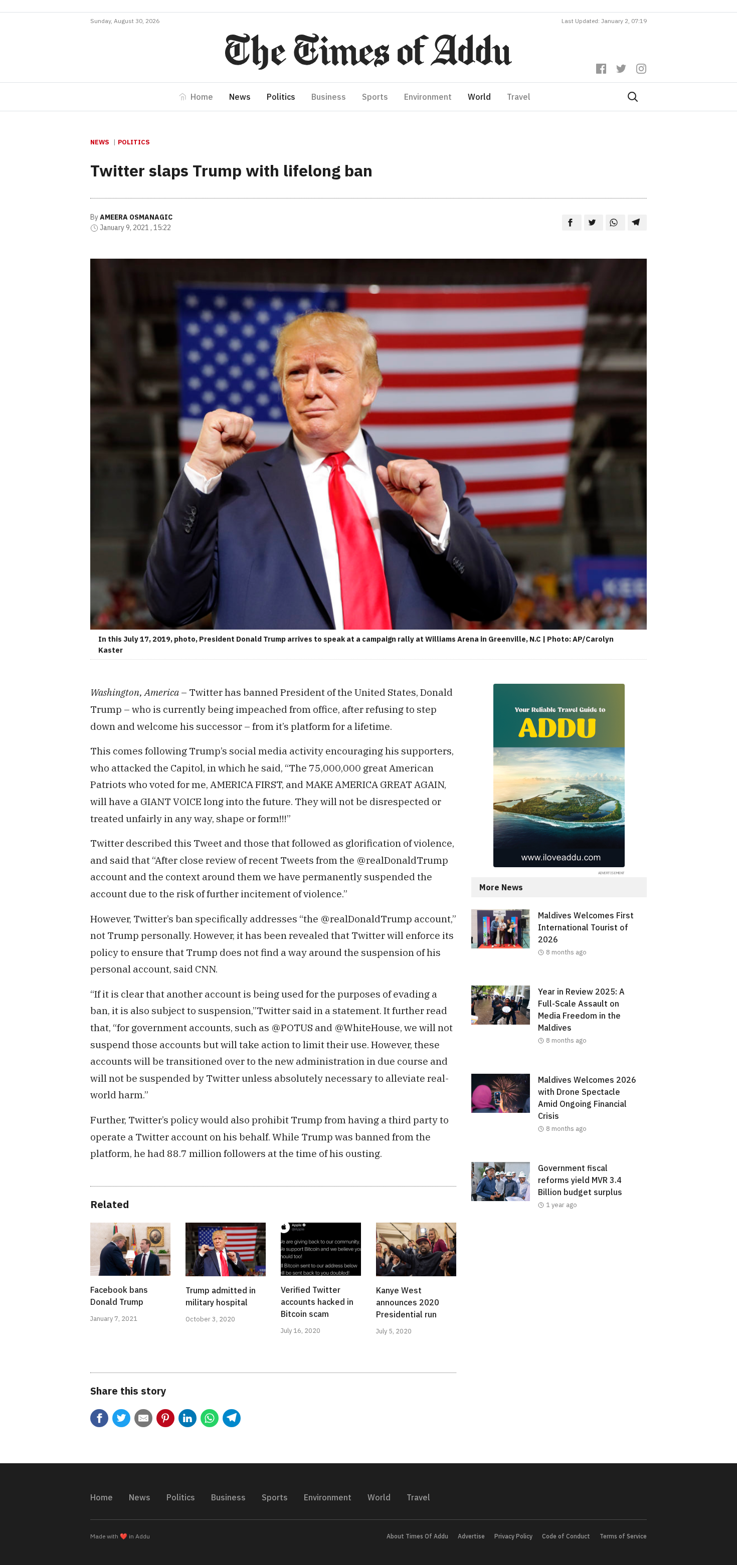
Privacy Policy (513, 1536)
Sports (375, 97)
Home (202, 97)
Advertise (471, 1536)
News (240, 97)
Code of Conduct (566, 1536)
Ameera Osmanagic (136, 217)
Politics (281, 97)
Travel (518, 97)
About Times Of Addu (417, 1536)
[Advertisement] (559, 1320)
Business (328, 97)
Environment (428, 97)
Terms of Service (623, 1536)
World (479, 97)
